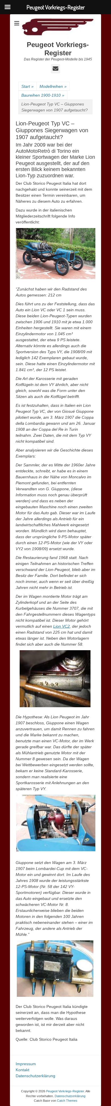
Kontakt (22, 1070)
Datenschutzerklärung (35, 1076)
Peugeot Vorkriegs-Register (58, 49)
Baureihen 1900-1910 (42, 95)
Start (27, 86)
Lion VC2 (61, 626)
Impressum (26, 1064)
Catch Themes (67, 1100)
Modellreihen (53, 86)
